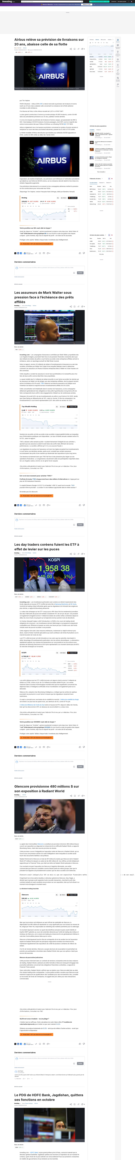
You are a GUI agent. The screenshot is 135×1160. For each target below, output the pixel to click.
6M (30, 183)
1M (27, 183)
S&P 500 (92, 46)
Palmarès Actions (95, 156)
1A (33, 183)
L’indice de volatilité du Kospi (69, 677)
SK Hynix (73, 581)
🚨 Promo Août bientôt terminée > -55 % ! (99, 1)
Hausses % (101, 160)
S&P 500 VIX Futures (94, 41)
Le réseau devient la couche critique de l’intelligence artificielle (103, 135)
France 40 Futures (94, 36)
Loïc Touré (20, 1048)
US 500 (91, 39)
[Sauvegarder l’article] (75, 26)
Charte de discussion (19, 254)
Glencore (40, 821)
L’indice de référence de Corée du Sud (32, 682)
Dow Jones (92, 49)
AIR (41, 81)
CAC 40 (91, 34)
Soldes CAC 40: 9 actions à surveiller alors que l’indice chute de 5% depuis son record (103, 143)
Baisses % (108, 160)
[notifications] (129, 1)
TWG (42, 361)
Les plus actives (93, 160)
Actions (24, 25)
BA (65, 101)
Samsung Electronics (61, 581)
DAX (91, 44)
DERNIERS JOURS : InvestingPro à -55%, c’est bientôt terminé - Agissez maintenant (103, 112)
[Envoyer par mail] (44, 231)
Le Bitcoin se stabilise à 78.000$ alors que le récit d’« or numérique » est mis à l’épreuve (104, 127)
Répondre (18, 1056)
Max (39, 183)
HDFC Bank (34, 1130)
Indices (97, 17)
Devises (92, 17)
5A (36, 183)
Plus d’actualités (101, 149)
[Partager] (71, 26)
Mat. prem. (103, 17)
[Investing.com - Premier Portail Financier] (8, 1)
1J (22, 183)
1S (25, 183)
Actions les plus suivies (97, 212)
